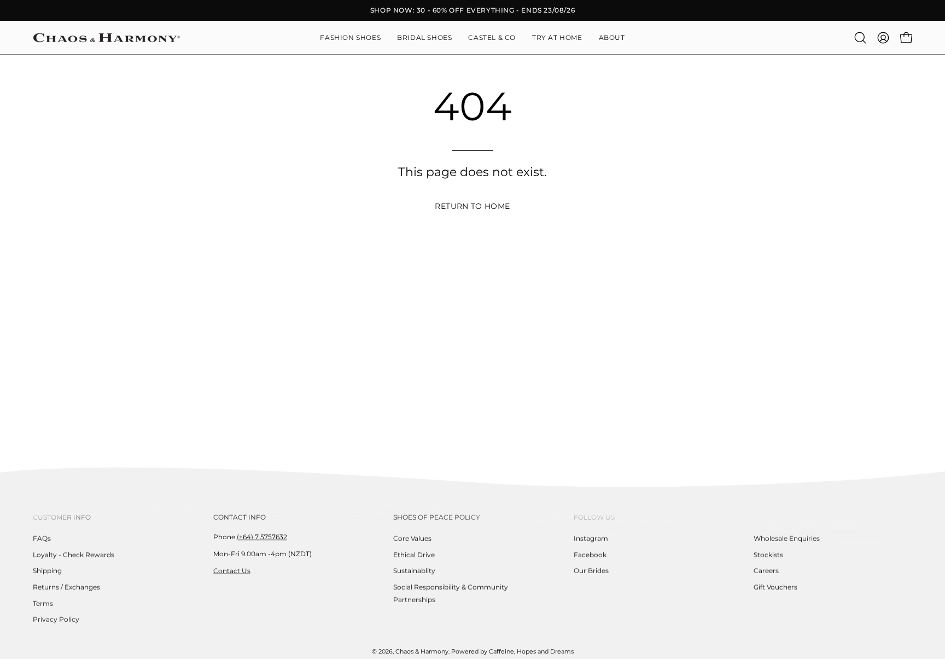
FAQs (42, 538)
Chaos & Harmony (421, 651)
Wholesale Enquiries (787, 538)
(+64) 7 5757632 (262, 537)
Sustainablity (414, 571)
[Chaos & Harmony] (106, 38)
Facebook (590, 554)
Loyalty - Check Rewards (73, 554)
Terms (43, 603)
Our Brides (591, 571)
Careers (766, 571)
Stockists (768, 554)
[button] (612, 37)
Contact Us (231, 570)
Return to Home (472, 206)
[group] (472, 10)
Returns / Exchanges (66, 587)
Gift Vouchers (775, 587)
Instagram (591, 538)
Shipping (47, 571)
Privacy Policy (56, 619)
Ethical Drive (414, 554)
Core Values (412, 538)
